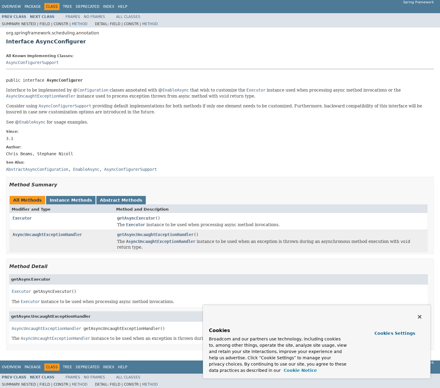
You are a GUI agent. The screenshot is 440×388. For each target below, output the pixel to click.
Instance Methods (71, 200)
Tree (67, 6)
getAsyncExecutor (136, 218)
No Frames (94, 17)
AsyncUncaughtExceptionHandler (47, 234)
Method (79, 24)
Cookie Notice (299, 370)
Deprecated (87, 6)
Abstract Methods (121, 200)
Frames (73, 17)
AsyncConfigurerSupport (32, 62)
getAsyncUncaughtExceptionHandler (155, 234)
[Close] (419, 316)
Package (33, 6)
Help (122, 6)
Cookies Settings (394, 333)
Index (108, 6)
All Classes (128, 17)
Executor (22, 218)
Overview (11, 6)
